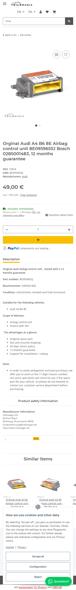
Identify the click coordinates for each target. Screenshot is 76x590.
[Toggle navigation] (4, 2)
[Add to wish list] (66, 54)
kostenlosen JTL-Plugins (33, 587)
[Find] (69, 21)
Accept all (38, 556)
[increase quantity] (69, 229)
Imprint (10, 547)
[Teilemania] (21, 4)
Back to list (11, 35)
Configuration (38, 566)
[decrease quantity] (7, 229)
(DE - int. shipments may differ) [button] (21, 214)
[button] (40, 11)
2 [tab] (40, 125)
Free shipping (29, 195)
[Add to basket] (5, 46)
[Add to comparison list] (56, 54)
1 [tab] (36, 125)
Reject (38, 576)
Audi (36, 438)
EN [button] (19, 12)
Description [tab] (11, 259)
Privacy (22, 547)
